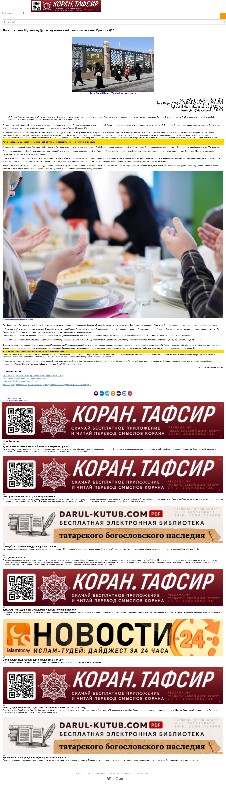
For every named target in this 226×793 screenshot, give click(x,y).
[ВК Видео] (130, 393)
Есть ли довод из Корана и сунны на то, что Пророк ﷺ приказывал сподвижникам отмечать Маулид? (47, 385)
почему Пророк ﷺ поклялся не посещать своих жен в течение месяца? (61, 142)
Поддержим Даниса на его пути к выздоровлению (24, 378)
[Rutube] (96, 393)
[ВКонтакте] (102, 393)
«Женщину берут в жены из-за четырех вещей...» (44, 351)
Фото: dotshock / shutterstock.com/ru (18, 320)
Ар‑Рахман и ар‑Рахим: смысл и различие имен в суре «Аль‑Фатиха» (33, 376)
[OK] (113, 393)
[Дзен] (119, 393)
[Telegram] (107, 393)
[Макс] (124, 393)
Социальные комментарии (16, 400)
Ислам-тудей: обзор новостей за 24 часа (20, 381)
